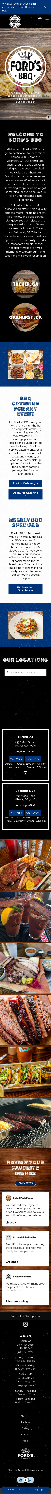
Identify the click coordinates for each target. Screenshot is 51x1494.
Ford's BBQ (25, 1453)
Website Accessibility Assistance (25, 1470)
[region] (25, 696)
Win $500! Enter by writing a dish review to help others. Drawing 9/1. (19, 7)
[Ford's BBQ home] (15, 21)
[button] (25, 865)
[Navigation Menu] (47, 18)
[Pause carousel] (48, 117)
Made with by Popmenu (21, 1316)
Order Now (14, 1489)
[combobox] (25, 672)
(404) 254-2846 (25, 1385)
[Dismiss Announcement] (45, 7)
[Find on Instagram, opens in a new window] (25, 773)
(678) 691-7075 (26, 1352)
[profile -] (40, 18)
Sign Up (39, 1489)
